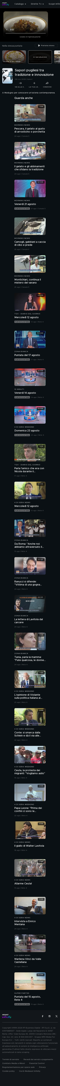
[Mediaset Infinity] (5, 4)
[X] (56, 1016)
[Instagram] (49, 1016)
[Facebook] (42, 1016)
